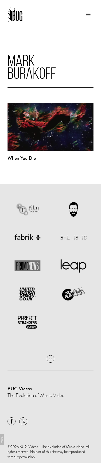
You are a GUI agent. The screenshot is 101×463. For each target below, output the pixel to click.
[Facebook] (12, 421)
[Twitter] (23, 421)
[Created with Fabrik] (2, 439)
